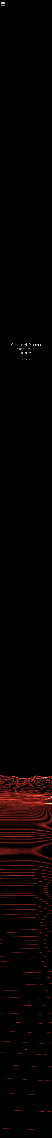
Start (26, 359)
